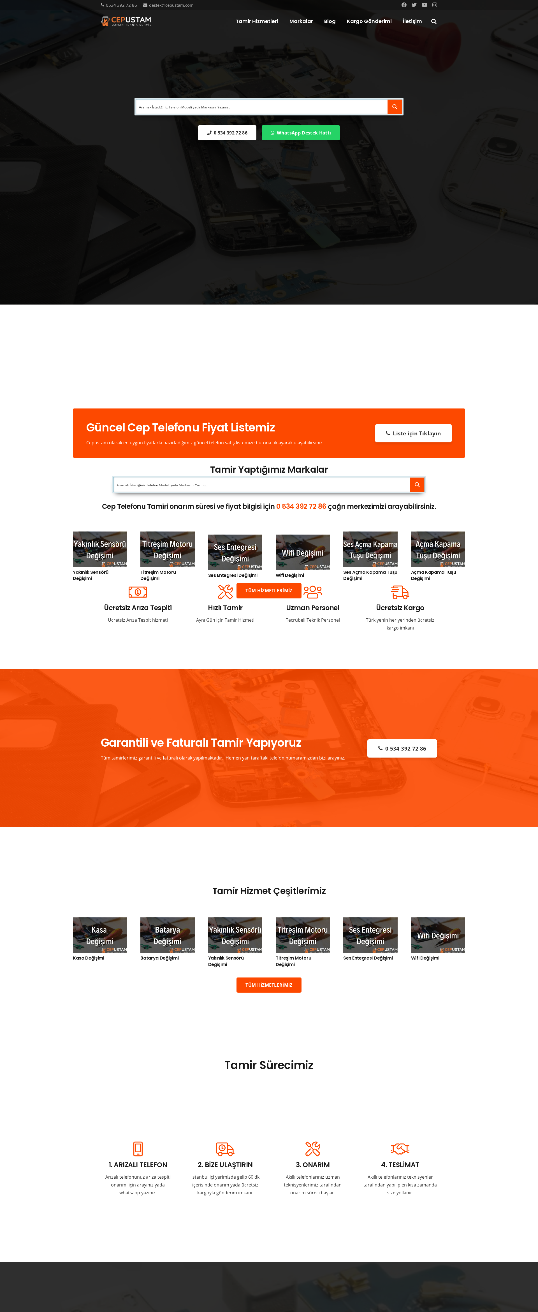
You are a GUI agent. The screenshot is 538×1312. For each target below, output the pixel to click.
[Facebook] (404, 4)
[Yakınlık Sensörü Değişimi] (100, 535)
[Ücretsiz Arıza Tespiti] (138, 592)
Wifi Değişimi (290, 575)
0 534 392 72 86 (301, 506)
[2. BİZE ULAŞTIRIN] (225, 1149)
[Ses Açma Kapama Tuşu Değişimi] (370, 535)
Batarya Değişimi (159, 958)
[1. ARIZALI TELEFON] (138, 1149)
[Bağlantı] (126, 21)
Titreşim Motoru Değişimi (158, 575)
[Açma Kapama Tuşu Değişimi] (438, 535)
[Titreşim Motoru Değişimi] (167, 535)
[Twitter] (414, 4)
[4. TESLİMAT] (400, 1149)
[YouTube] (424, 4)
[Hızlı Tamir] (225, 592)
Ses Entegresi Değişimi (233, 575)
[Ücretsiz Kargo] (400, 592)
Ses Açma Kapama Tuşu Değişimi (370, 575)
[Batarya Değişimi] (167, 921)
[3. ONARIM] (313, 1149)
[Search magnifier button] (395, 106)
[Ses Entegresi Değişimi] (235, 538)
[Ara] (434, 21)
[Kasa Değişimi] (100, 921)
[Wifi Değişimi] (303, 538)
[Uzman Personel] (313, 592)
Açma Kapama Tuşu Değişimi (433, 575)
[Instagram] (434, 5)
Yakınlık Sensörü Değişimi (90, 575)
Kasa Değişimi (88, 958)
